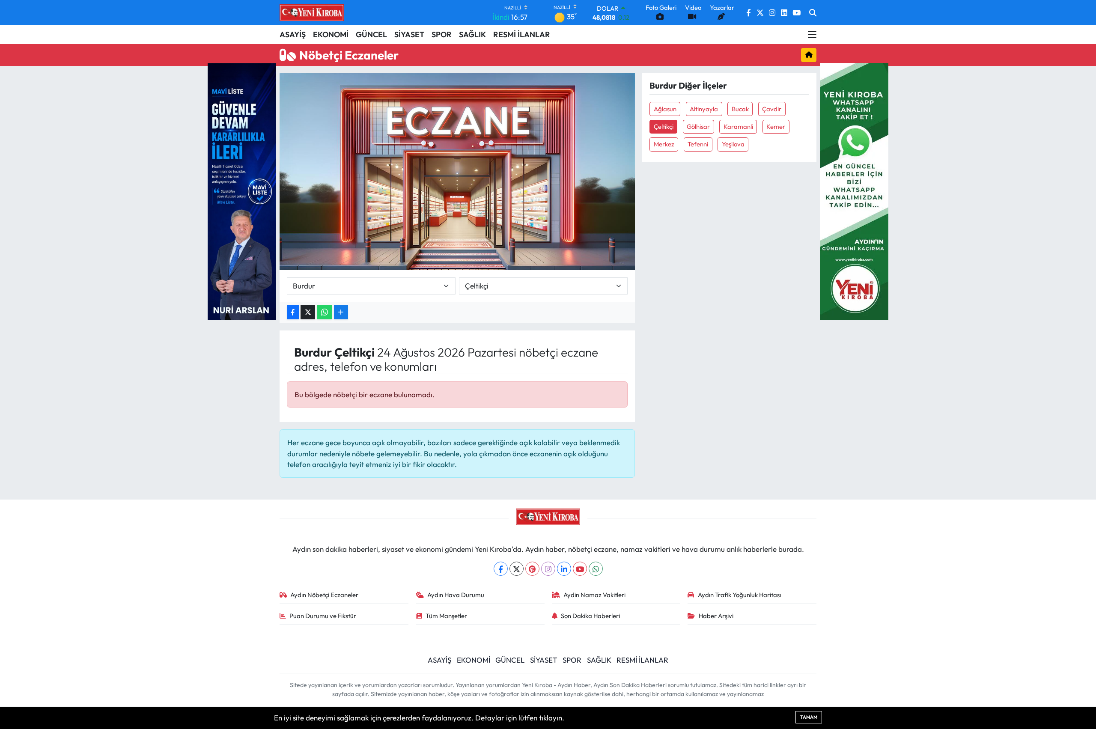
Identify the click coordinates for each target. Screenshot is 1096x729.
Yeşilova (733, 144)
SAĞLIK (472, 34)
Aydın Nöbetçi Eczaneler (324, 595)
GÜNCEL (371, 34)
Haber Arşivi (716, 616)
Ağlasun (665, 109)
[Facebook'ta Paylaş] (293, 312)
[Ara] (812, 12)
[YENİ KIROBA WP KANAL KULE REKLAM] (854, 190)
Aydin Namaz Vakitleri (594, 595)
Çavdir (771, 109)
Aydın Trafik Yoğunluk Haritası (739, 595)
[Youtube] (580, 569)
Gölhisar (698, 126)
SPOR (442, 34)
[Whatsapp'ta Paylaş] (324, 312)
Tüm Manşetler (446, 616)
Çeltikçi (663, 126)
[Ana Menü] (812, 34)
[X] (516, 569)
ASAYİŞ (293, 34)
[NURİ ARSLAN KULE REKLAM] (242, 190)
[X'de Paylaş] (308, 312)
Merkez (664, 144)
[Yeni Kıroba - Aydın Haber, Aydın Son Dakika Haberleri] (312, 12)
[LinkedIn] (564, 569)
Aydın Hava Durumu (455, 595)
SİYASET (409, 34)
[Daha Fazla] (341, 312)
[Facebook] (501, 569)
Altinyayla (704, 109)
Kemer (775, 126)
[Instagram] (548, 569)
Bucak (740, 109)
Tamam (808, 717)
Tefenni (698, 144)
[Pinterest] (532, 569)
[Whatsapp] (596, 569)
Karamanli (738, 126)
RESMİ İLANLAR (521, 34)
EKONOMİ (330, 34)
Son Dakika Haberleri (590, 616)
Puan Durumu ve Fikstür (322, 616)
